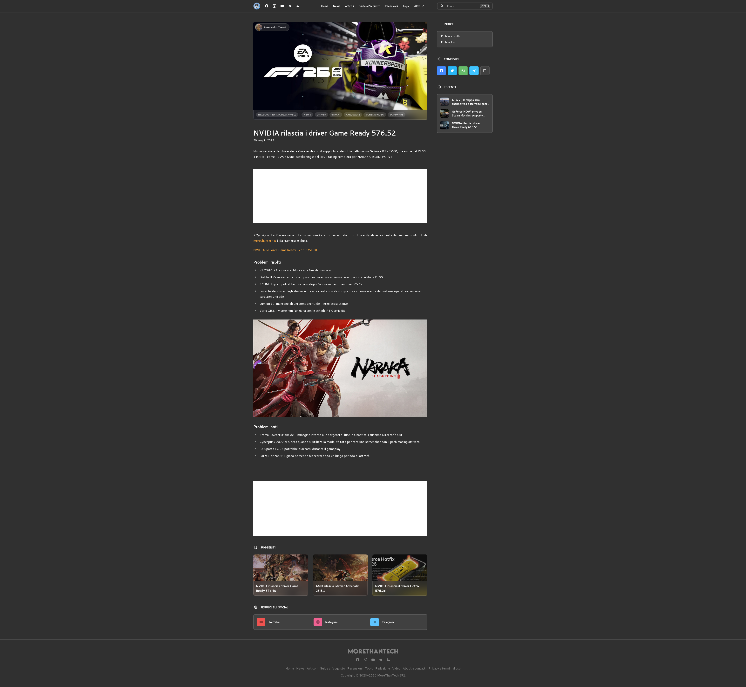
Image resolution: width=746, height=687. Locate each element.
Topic (406, 6)
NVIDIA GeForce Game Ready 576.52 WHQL (285, 250)
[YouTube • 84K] (282, 6)
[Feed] (298, 6)
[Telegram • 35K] (290, 6)
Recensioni (391, 6)
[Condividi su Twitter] (452, 70)
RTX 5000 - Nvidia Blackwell (277, 114)
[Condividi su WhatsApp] (463, 70)
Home (324, 6)
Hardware (353, 114)
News (336, 6)
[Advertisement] (340, 196)
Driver (321, 114)
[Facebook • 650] (266, 6)
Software (397, 114)
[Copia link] (485, 70)
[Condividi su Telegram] (474, 70)
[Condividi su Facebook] (441, 70)
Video (396, 668)
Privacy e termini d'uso (445, 668)
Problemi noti (449, 42)
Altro (417, 6)
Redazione (382, 668)
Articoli (349, 6)
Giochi (335, 114)
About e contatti (414, 668)
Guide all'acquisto (369, 6)
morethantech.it (264, 240)
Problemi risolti (450, 36)
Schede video (374, 114)
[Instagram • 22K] (274, 6)
